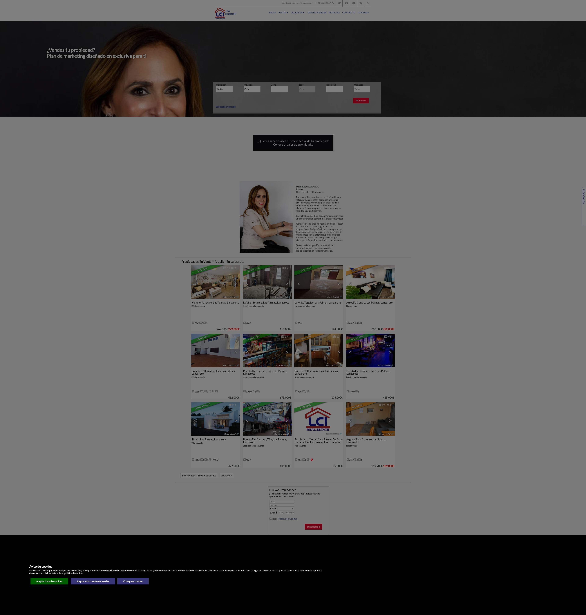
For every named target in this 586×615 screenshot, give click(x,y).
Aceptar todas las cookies (49, 581)
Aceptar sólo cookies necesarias (92, 581)
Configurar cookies (133, 581)
